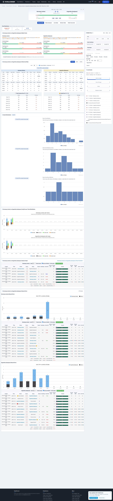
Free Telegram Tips (75, 493)
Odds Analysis (48, 22)
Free (88, 56)
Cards (81, 61)
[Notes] (83, 9)
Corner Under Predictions (47, 499)
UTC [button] (95, 1)
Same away (39, 390)
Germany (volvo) (41, 11)
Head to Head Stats (75, 499)
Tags (89, 62)
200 (95, 60)
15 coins (100, 56)
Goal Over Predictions (47, 496)
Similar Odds (63, 22)
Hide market (97, 53)
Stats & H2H (40, 22)
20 (87, 60)
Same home (38, 263)
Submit (88, 65)
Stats (107, 32)
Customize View (59, 263)
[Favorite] (81, 9)
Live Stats (56, 22)
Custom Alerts (101, 497)
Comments (59, 1)
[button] (100, 2)
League (38, 1)
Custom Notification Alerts (77, 495)
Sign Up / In (105, 1)
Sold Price (88, 55)
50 (89, 60)
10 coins (96, 56)
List (109, 32)
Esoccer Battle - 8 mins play (45, 65)
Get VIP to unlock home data (22, 119)
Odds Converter (71, 22)
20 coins (105, 56)
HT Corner (81, 291)
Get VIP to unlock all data (43, 68)
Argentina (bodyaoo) (72, 11)
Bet (104, 32)
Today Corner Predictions (48, 495)
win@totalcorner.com (26, 494)
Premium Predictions (47, 493)
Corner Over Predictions (47, 498)
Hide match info (90, 53)
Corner (72, 61)
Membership (43, 1)
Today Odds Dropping (76, 496)
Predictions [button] (27, 1)
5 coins (91, 56)
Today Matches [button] (20, 1)
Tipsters (34, 1)
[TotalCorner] (9, 2)
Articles (54, 1)
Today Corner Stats (75, 498)
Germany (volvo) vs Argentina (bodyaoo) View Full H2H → (70, 260)
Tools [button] (49, 1)
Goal (77, 61)
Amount (87, 58)
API (63, 1)
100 (92, 60)
